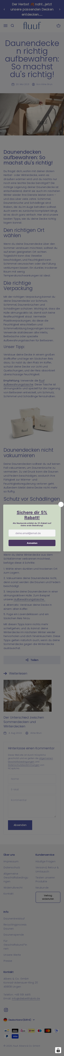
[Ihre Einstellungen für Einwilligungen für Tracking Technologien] (58, 1050)
